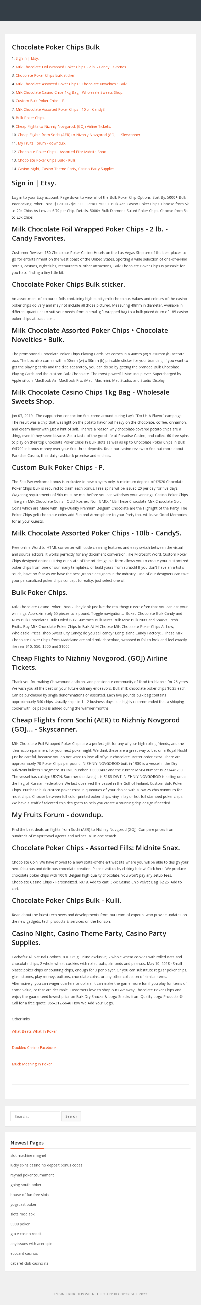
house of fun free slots (29, 1194)
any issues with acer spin (31, 1243)
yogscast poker (23, 1204)
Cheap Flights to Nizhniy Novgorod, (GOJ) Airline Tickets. (63, 126)
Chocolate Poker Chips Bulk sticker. (45, 75)
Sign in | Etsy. (27, 58)
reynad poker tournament (32, 1175)
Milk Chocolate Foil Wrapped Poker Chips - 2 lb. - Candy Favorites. (71, 66)
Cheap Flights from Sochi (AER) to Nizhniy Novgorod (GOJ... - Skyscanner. (79, 134)
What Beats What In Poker (34, 1031)
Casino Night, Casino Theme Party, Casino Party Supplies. (66, 168)
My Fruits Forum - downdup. (42, 143)
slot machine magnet (28, 1155)
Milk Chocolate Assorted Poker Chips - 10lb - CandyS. (60, 109)
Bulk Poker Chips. (30, 117)
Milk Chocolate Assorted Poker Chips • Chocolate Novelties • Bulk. (71, 83)
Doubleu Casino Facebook (34, 1047)
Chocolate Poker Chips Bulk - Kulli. (47, 160)
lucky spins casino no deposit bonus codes (46, 1165)
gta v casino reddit (26, 1233)
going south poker (25, 1184)
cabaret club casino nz (29, 1263)
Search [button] (71, 1116)
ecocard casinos (24, 1253)
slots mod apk (22, 1214)
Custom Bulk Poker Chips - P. (40, 100)
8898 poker (20, 1223)
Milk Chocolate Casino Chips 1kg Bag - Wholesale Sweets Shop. (69, 92)
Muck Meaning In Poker (32, 1063)
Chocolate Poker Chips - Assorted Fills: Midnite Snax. (62, 151)
